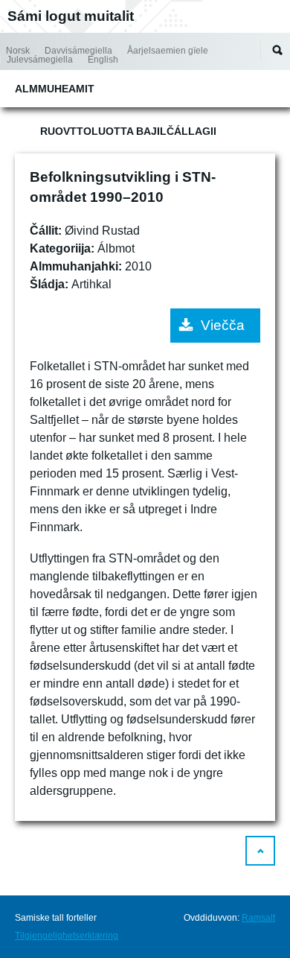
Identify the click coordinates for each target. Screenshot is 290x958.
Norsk (18, 50)
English (103, 59)
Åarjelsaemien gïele (167, 50)
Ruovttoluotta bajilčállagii (128, 131)
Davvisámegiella (78, 50)
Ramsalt (258, 918)
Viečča (223, 325)
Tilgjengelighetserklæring (66, 935)
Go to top (260, 851)
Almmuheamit (54, 89)
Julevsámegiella (40, 59)
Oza (277, 50)
